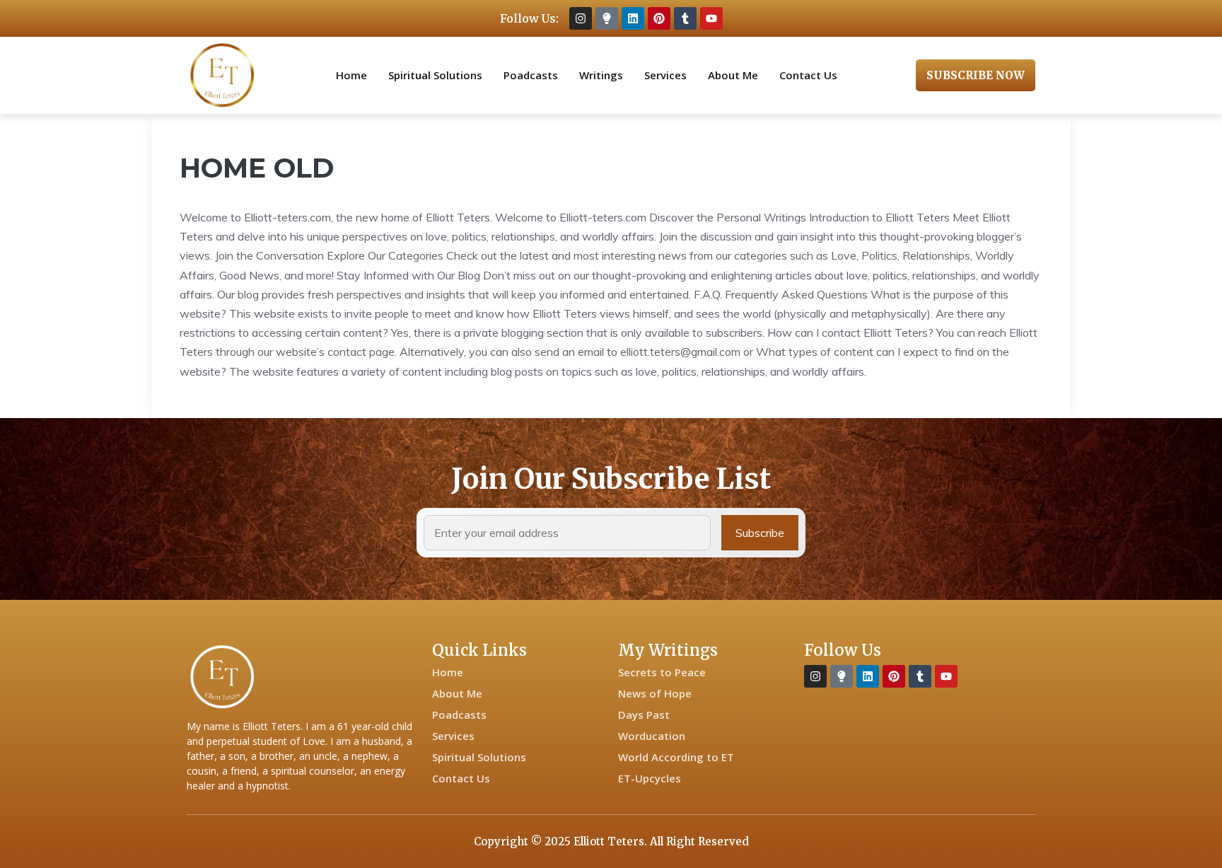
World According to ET (676, 757)
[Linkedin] (633, 18)
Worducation (651, 736)
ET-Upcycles (649, 778)
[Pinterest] (659, 18)
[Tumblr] (685, 18)
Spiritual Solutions (435, 75)
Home (351, 75)
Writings (601, 75)
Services (665, 75)
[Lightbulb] (606, 18)
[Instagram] (580, 18)
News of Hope (655, 693)
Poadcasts (531, 75)
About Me (733, 75)
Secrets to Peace (662, 672)
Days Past (644, 714)
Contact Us (808, 75)
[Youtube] (711, 18)
